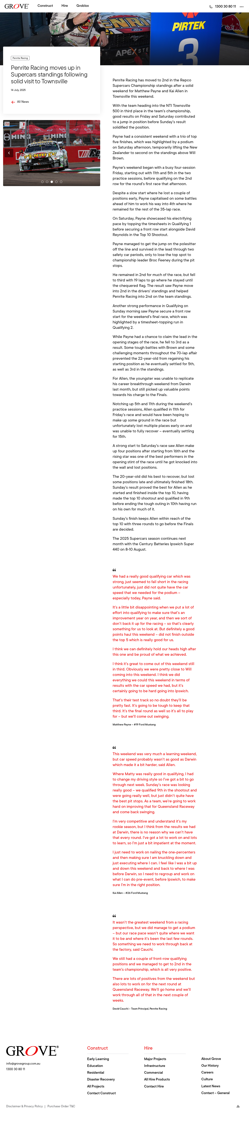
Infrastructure (154, 1066)
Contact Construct (101, 1093)
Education (95, 1066)
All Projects (95, 1086)
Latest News (210, 1086)
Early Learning (98, 1059)
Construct (45, 6)
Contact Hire (154, 1086)
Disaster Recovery (101, 1079)
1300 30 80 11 (15, 1069)
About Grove (211, 1059)
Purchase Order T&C (61, 1106)
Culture (207, 1079)
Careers (207, 1072)
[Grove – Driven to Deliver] (17, 6)
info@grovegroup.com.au (23, 1063)
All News (23, 102)
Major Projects (155, 1059)
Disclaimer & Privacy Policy (24, 1106)
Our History (210, 1066)
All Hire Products (157, 1079)
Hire (64, 6)
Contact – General (215, 1093)
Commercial (153, 1073)
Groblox (82, 6)
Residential (95, 1073)
